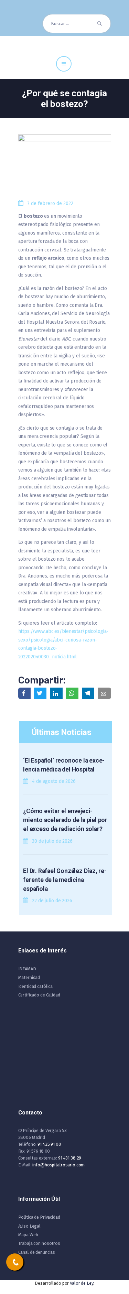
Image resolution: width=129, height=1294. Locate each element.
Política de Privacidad (39, 1217)
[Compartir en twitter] (40, 693)
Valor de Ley (81, 1283)
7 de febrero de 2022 (50, 203)
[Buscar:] (76, 23)
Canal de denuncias (36, 1252)
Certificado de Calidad (39, 995)
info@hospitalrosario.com (58, 1164)
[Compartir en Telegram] (88, 693)
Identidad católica (35, 986)
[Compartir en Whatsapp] (72, 693)
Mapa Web (28, 1234)
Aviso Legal (29, 1226)
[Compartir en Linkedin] (56, 693)
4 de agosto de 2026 (54, 781)
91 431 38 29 (69, 1158)
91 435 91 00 (49, 1144)
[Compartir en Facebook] (24, 693)
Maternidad (29, 977)
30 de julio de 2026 (52, 841)
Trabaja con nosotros (39, 1243)
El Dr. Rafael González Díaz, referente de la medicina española (65, 880)
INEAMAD (27, 968)
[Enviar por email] (104, 693)
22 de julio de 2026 (52, 901)
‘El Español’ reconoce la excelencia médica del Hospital (64, 765)
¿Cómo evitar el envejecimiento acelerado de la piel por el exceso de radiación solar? (65, 820)
